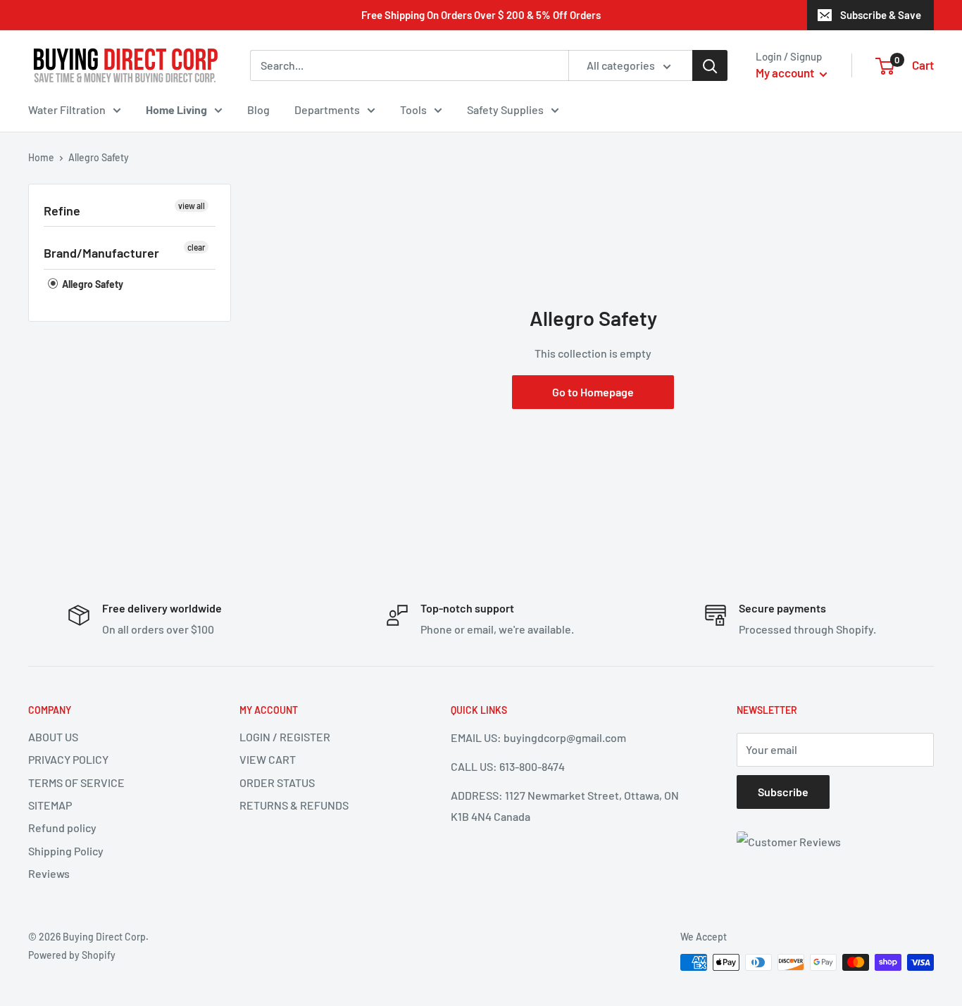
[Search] (709, 65)
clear (196, 247)
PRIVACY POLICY (68, 759)
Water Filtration (67, 109)
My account (786, 72)
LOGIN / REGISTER (284, 736)
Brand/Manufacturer (101, 252)
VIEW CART (267, 759)
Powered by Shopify (71, 955)
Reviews (49, 873)
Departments (327, 109)
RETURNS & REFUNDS (294, 805)
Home (41, 157)
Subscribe (783, 791)
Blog (258, 109)
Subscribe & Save (880, 14)
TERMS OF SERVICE (76, 782)
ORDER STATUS (277, 782)
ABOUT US (53, 736)
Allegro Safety (91, 284)
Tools (413, 109)
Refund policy (62, 827)
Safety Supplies (505, 109)
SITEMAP (50, 805)
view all (191, 205)
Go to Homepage (593, 391)
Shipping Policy (66, 850)
